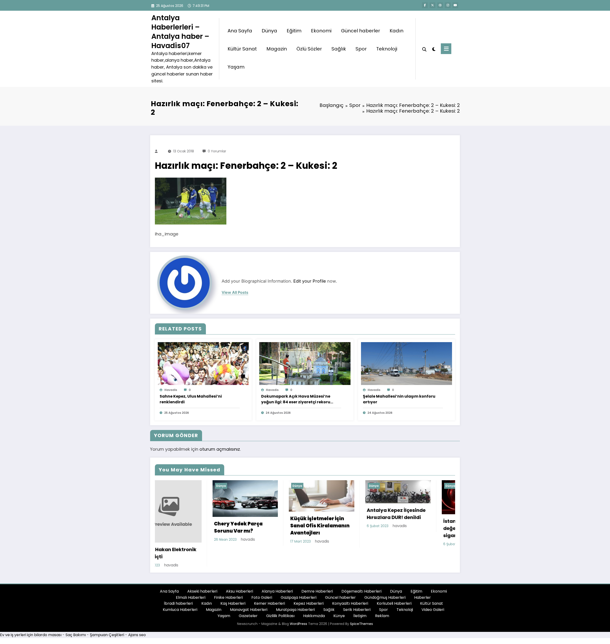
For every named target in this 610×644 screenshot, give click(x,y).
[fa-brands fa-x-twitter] (432, 5)
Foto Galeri (261, 584)
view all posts (235, 292)
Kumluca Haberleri (180, 596)
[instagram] (448, 5)
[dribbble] (440, 5)
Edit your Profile (309, 281)
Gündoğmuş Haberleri (385, 584)
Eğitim (294, 30)
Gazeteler (248, 602)
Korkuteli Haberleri (394, 590)
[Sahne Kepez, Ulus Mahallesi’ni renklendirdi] (203, 363)
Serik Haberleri (357, 596)
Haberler (422, 584)
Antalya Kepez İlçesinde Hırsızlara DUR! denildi (280, 514)
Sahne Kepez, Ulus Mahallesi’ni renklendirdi (191, 399)
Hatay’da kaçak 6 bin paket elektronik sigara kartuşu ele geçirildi (432, 530)
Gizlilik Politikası (280, 602)
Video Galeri (433, 596)
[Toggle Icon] (446, 48)
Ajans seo (137, 621)
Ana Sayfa (240, 30)
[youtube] (455, 5)
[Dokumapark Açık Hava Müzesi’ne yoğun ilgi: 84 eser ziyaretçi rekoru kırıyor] (304, 363)
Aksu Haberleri (239, 578)
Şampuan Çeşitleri (107, 621)
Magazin (276, 48)
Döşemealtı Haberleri (361, 578)
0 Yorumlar (217, 151)
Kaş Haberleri (232, 590)
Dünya (269, 30)
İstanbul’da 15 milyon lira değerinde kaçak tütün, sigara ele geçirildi (358, 528)
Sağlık (338, 48)
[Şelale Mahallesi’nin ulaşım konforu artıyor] (406, 363)
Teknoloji (386, 48)
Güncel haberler (360, 30)
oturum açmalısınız (219, 449)
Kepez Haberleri (309, 590)
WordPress (298, 610)
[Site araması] (424, 48)
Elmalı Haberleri (190, 584)
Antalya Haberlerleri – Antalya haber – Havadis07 (180, 32)
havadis (170, 390)
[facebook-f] (425, 5)
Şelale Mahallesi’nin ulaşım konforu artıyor (399, 399)
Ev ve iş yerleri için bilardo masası (30, 621)
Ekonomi (321, 30)
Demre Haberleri (317, 578)
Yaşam (236, 67)
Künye (339, 602)
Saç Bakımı (76, 621)
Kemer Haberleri (269, 590)
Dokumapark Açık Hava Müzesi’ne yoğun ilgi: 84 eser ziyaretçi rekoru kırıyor (295, 399)
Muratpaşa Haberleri (295, 596)
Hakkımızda (314, 602)
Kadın (396, 30)
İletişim (359, 602)
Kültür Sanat (242, 48)
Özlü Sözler (309, 48)
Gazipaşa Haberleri (298, 584)
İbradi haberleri (178, 590)
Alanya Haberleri (277, 578)
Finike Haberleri (228, 584)
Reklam (382, 602)
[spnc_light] (433, 48)
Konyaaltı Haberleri (350, 590)
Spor (361, 48)
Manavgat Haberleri (248, 596)
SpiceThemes (361, 610)
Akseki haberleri (202, 578)
